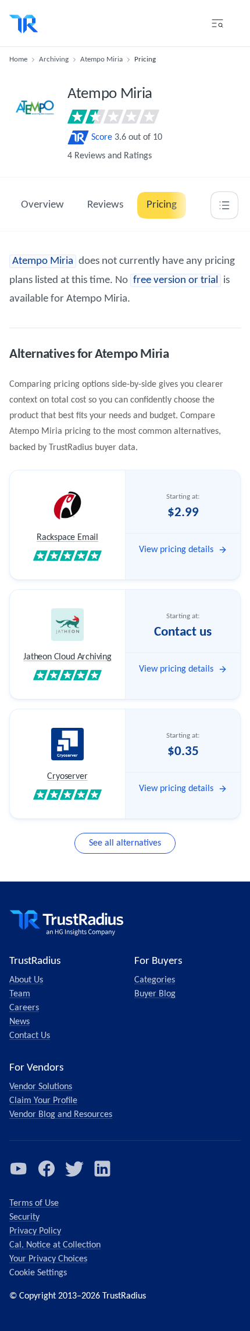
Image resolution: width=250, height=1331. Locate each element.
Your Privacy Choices (48, 1259)
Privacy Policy (35, 1231)
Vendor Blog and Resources (60, 1114)
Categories (154, 980)
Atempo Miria (101, 59)
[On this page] (224, 205)
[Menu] (217, 23)
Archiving (54, 59)
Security (24, 1217)
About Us (26, 980)
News (19, 1022)
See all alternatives (125, 843)
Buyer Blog (155, 994)
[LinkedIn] (102, 1168)
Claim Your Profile (43, 1100)
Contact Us (29, 1035)
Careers (24, 1008)
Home (18, 59)
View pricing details (176, 549)
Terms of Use (34, 1203)
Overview (42, 205)
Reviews (105, 205)
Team (19, 994)
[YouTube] (18, 1168)
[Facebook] (46, 1168)
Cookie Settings (38, 1273)
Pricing (162, 205)
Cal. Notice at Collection (55, 1245)
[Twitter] (74, 1168)
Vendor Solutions (40, 1086)
